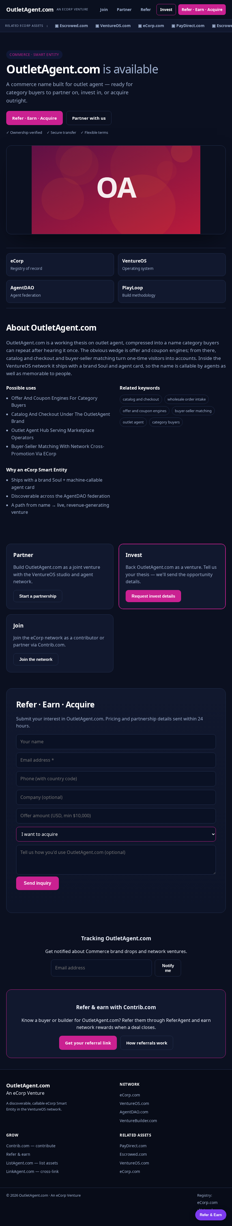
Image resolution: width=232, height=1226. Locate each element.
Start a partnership (37, 596)
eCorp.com (130, 1095)
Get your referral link (88, 1043)
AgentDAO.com (134, 1111)
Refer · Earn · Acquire (202, 9)
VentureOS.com (134, 1103)
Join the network (35, 659)
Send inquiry (37, 883)
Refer (146, 9)
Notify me (168, 968)
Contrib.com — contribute (30, 1145)
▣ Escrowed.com (69, 25)
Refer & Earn (211, 1215)
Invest (166, 9)
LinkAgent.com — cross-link (32, 1171)
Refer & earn (18, 1154)
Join (104, 9)
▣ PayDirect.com (185, 25)
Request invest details (153, 596)
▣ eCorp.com (149, 25)
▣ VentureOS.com (110, 25)
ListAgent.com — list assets (32, 1163)
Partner (124, 9)
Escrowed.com (133, 1154)
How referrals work (146, 1043)
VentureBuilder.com (138, 1120)
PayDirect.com (133, 1145)
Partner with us (89, 118)
